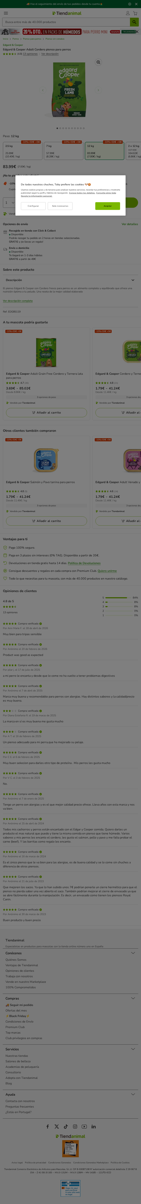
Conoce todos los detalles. (82, 192)
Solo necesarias (60, 205)
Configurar (33, 205)
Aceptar (108, 205)
